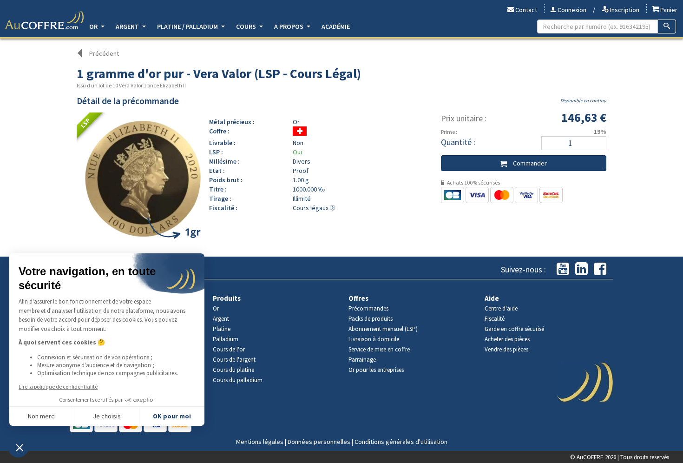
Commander (529, 163)
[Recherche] (667, 26)
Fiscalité (495, 319)
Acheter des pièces (507, 339)
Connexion (571, 10)
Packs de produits (370, 319)
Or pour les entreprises (376, 370)
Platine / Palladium (188, 26)
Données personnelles (319, 441)
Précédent (104, 53)
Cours (246, 26)
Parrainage (362, 360)
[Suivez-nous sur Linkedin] (581, 269)
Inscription (624, 10)
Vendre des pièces (506, 349)
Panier (668, 10)
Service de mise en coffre (379, 349)
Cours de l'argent (234, 360)
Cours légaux (311, 208)
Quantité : (458, 142)
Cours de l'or (229, 349)
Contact (525, 10)
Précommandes (368, 308)
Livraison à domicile (373, 339)
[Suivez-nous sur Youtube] (563, 269)
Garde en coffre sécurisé (514, 329)
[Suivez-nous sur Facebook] (600, 269)
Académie (336, 26)
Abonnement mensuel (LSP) (383, 329)
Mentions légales (259, 441)
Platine (221, 329)
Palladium (225, 339)
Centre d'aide (501, 308)
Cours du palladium (238, 380)
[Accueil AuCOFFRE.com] (44, 20)
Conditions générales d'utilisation (401, 441)
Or (94, 26)
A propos (289, 26)
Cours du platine (233, 370)
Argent (128, 26)
